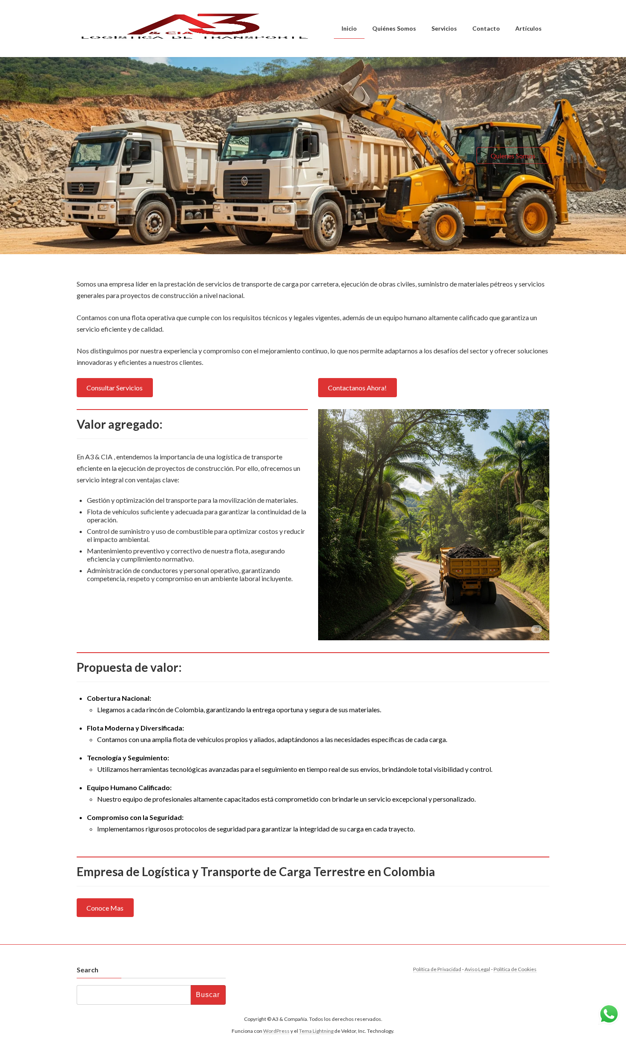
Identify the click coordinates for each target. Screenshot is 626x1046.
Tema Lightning (316, 1031)
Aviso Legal (477, 969)
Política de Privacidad (437, 969)
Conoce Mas (104, 908)
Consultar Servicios (114, 388)
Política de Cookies (515, 969)
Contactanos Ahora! (357, 388)
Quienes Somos (513, 155)
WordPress (276, 1031)
